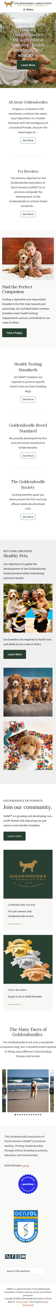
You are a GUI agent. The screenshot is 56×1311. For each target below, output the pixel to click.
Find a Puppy (14, 333)
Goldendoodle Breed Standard (28, 428)
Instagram (18, 1256)
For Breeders (28, 171)
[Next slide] (51, 1090)
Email (23, 1256)
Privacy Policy (22, 1301)
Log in (25, 1165)
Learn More (28, 65)
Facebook (12, 1256)
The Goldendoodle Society (28, 484)
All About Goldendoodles (28, 102)
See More (29, 140)
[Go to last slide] (4, 1090)
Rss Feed (7, 1256)
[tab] (15, 1114)
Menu (29, 9)
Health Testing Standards (28, 367)
